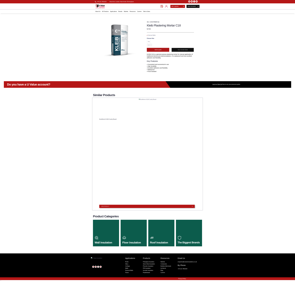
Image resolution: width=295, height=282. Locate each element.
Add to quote (158, 49)
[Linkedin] (189, 1)
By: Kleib (149, 29)
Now (218, 84)
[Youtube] (192, 1)
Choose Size (150, 38)
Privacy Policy (182, 278)
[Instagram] (194, 1)
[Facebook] (197, 1)
